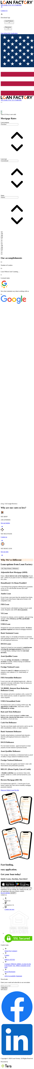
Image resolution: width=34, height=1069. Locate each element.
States (2, 195)
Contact (7, 955)
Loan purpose (5, 122)
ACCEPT (13, 893)
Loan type (4, 159)
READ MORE (5, 893)
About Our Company (11, 951)
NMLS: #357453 (10, 959)
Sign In (3, 33)
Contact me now (9, 909)
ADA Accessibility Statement (13, 976)
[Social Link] (17, 1022)
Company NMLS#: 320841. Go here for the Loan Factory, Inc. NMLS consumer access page (18, 965)
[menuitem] (9, 22)
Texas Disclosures (10, 971)
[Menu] (1, 102)
